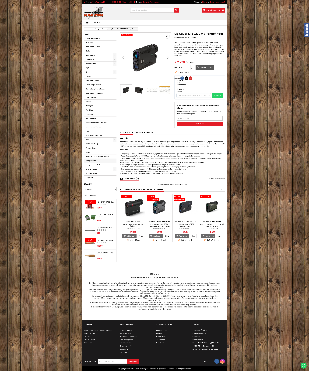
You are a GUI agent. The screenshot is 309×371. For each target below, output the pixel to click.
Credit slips (160, 336)
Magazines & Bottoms (95, 165)
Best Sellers (90, 195)
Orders (159, 333)
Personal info (161, 330)
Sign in (204, 2)
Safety (88, 152)
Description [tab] (126, 132)
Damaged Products (94, 93)
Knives (88, 101)
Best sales (88, 343)
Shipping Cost (125, 346)
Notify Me (200, 124)
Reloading (90, 55)
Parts (88, 139)
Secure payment (126, 340)
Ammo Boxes (91, 148)
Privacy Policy (125, 343)
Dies (87, 72)
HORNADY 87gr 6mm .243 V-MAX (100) (106, 202)
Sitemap (123, 352)
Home (95, 23)
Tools (88, 131)
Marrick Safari (89, 333)
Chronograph (92, 97)
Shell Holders (91, 169)
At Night (89, 106)
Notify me (217, 95)
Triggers (89, 177)
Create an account (217, 2)
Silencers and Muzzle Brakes (97, 156)
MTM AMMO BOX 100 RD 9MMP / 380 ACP (106, 215)
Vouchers (160, 343)
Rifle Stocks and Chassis (96, 123)
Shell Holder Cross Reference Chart (98, 330)
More (141, 236)
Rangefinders (91, 161)
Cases (88, 76)
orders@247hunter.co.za (150, 2)
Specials (89, 42)
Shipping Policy (126, 330)
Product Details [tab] (144, 132)
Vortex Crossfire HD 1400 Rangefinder (212, 225)
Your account (164, 324)
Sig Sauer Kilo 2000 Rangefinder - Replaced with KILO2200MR (159, 226)
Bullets (88, 51)
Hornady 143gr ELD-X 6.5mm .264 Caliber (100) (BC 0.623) (106, 240)
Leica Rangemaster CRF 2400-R (133, 225)
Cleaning (90, 59)
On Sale (87, 336)
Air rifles (89, 110)
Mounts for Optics (93, 127)
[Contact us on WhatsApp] (304, 366)
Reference (178, 38)
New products (89, 340)
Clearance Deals (93, 38)
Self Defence (91, 118)
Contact (197, 324)
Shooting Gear (92, 173)
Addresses (160, 340)
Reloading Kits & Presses (96, 89)
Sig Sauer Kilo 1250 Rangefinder (185, 225)
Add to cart (204, 67)
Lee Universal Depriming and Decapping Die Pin (106, 227)
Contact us (124, 349)
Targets (89, 114)
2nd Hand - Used (93, 47)
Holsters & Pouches (94, 135)
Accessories (91, 63)
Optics (88, 68)
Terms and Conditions (128, 336)
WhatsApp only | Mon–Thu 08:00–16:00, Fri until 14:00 (111, 2)
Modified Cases (92, 80)
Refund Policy (125, 333)
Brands (88, 184)
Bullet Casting (92, 144)
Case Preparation (93, 85)
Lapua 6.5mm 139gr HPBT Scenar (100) (106, 253)
